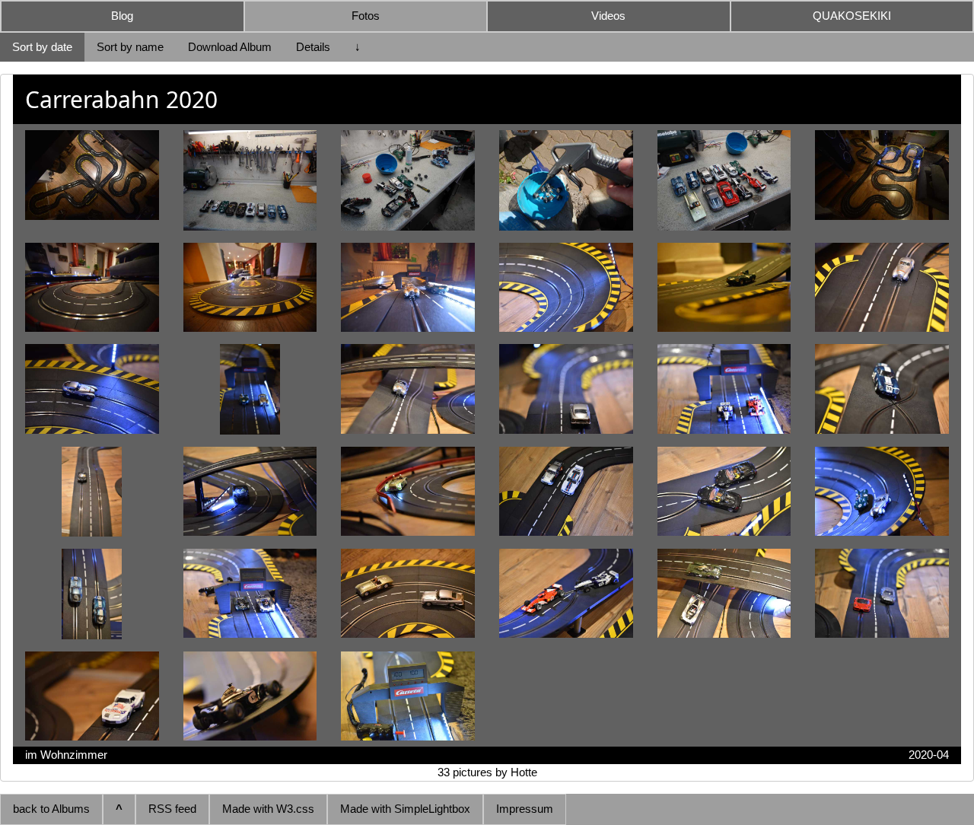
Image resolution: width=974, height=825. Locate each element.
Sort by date (42, 46)
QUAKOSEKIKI (852, 15)
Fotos (366, 15)
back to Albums (51, 808)
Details (313, 46)
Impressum (524, 808)
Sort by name (130, 46)
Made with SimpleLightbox (405, 808)
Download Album (230, 46)
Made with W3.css (268, 808)
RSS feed (172, 808)
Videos (608, 15)
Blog (122, 15)
